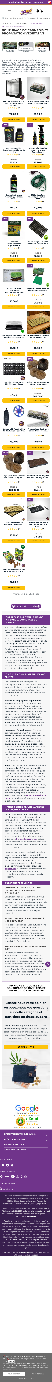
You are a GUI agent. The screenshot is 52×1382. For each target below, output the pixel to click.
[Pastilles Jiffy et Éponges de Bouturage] (42, 46)
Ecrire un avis (26, 1047)
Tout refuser (38, 1374)
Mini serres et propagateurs (9, 50)
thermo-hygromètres (26, 839)
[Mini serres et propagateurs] (9, 46)
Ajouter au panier (13, 119)
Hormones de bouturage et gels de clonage (26, 50)
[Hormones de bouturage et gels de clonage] (26, 46)
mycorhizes (10, 869)
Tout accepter (14, 1374)
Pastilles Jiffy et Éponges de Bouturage (42, 50)
